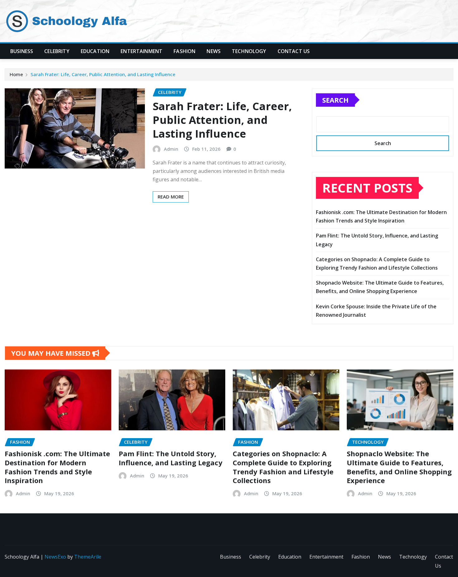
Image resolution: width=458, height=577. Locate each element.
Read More (171, 196)
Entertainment (141, 51)
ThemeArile (87, 556)
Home (16, 74)
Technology (249, 51)
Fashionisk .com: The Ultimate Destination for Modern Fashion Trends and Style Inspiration (57, 467)
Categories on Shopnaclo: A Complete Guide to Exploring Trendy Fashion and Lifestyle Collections (283, 467)
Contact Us (294, 51)
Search (335, 100)
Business (21, 51)
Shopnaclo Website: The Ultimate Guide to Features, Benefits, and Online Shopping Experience (399, 467)
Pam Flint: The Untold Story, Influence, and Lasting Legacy (170, 458)
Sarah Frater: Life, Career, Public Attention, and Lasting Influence (103, 74)
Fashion (184, 51)
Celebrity (56, 51)
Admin (171, 149)
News (214, 51)
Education (95, 51)
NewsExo (55, 556)
